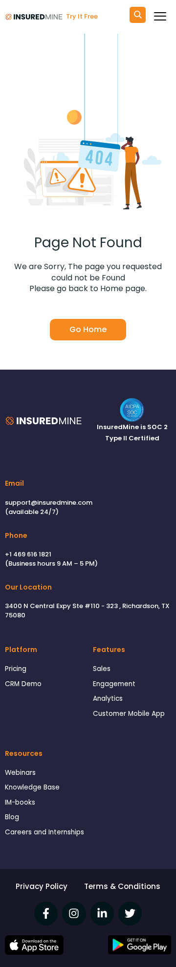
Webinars (20, 772)
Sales (101, 668)
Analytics (108, 698)
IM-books (20, 802)
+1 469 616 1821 (28, 554)
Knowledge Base (32, 787)
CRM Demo (23, 684)
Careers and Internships (44, 832)
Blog (12, 817)
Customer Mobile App (129, 713)
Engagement (114, 684)
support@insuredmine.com (48, 502)
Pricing (15, 668)
